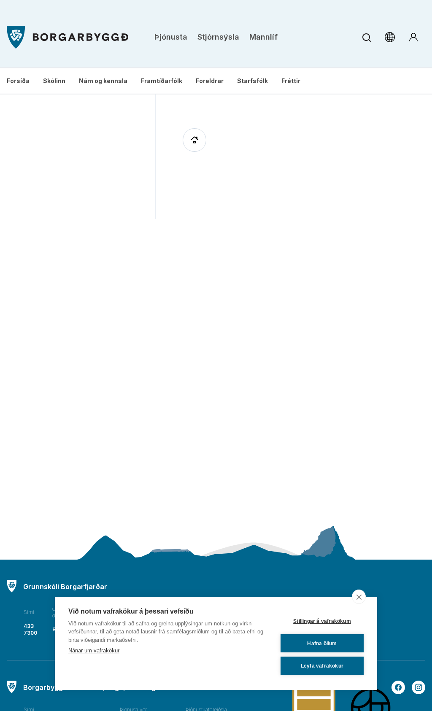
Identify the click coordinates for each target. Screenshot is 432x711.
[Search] (366, 37)
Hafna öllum (322, 643)
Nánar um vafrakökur (93, 650)
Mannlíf (263, 36)
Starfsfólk (252, 80)
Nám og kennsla (103, 80)
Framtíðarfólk (161, 80)
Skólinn (54, 80)
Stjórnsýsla (218, 36)
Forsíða (18, 80)
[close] (359, 597)
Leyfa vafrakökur (322, 666)
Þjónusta (170, 36)
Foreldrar (210, 80)
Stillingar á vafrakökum (322, 621)
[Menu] (67, 37)
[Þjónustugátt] (413, 37)
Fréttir (290, 80)
